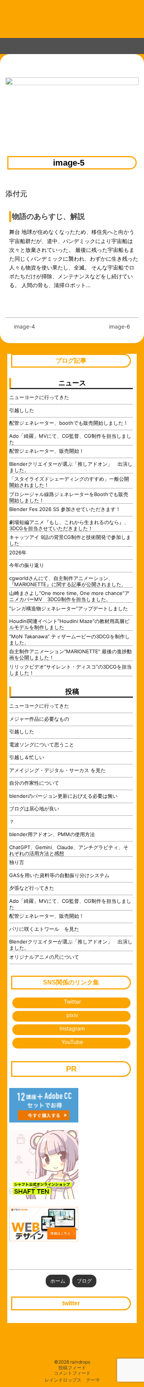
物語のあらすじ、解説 (48, 216)
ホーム (57, 1281)
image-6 (119, 326)
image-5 (68, 163)
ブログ (84, 1281)
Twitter (72, 1001)
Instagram (72, 1028)
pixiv (72, 1015)
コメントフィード (72, 1373)
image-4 (24, 326)
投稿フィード (72, 1368)
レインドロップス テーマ (72, 1380)
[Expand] (7, 44)
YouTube (72, 1042)
